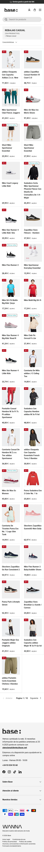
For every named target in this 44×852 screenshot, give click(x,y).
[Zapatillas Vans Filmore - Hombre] (33, 218)
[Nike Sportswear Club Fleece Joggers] (11, 98)
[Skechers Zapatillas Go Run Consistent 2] (11, 554)
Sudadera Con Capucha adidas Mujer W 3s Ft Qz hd (33, 643)
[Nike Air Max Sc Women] (11, 478)
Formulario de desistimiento (11, 846)
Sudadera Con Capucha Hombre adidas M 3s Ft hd (31, 411)
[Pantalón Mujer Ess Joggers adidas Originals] (11, 628)
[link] (9, 698)
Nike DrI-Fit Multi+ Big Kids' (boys (10, 301)
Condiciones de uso (18, 839)
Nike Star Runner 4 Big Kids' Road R (10, 336)
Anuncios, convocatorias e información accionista (18, 844)
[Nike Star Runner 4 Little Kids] (11, 358)
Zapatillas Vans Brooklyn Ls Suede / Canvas (33, 605)
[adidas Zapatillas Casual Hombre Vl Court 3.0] (33, 59)
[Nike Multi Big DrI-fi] (33, 288)
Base (9, 835)
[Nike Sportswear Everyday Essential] (33, 253)
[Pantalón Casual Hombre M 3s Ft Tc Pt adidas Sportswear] (11, 396)
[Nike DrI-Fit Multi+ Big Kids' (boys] (11, 288)
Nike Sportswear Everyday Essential (32, 266)
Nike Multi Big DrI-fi (32, 300)
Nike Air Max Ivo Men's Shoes (31, 111)
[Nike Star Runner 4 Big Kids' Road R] (11, 323)
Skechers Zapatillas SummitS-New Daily (32, 527)
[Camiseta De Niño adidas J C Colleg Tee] (33, 358)
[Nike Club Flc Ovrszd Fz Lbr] (33, 323)
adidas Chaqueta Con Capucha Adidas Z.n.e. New (10, 75)
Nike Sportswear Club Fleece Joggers (11, 111)
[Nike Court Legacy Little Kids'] (11, 171)
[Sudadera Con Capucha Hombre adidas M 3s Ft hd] (33, 396)
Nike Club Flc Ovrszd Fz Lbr (30, 336)
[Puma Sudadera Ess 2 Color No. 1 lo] (33, 478)
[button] (34, 10)
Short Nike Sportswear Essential (7, 148)
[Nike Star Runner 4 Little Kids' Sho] (11, 218)
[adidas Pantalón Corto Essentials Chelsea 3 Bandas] (11, 666)
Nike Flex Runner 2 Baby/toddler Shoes (32, 568)
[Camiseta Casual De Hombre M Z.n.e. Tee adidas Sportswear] (11, 437)
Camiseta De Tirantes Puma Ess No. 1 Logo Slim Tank (10, 530)
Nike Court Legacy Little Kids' (10, 184)
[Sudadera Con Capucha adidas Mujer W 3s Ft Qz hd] (33, 628)
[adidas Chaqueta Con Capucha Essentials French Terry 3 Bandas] (33, 437)
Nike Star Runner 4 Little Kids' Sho (10, 231)
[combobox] (22, 19)
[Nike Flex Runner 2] (11, 253)
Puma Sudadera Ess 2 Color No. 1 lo (33, 492)
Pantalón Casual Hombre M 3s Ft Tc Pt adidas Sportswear (10, 412)
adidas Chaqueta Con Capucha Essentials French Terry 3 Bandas (31, 453)
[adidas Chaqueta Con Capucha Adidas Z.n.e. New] (11, 59)
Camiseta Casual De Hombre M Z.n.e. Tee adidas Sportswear (11, 453)
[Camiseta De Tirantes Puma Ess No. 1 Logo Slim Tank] (11, 513)
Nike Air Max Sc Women (9, 492)
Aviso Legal (6, 839)
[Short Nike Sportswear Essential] (11, 133)
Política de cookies (25, 841)
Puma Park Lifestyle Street (11, 603)
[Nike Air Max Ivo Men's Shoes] (33, 98)
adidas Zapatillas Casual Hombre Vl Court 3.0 (32, 75)
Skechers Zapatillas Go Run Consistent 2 (11, 568)
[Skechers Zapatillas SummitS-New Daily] (33, 513)
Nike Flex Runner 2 (10, 265)
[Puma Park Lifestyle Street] (11, 589)
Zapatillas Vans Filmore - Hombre (31, 231)
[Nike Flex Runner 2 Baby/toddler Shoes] (33, 554)
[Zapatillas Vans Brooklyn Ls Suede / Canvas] (33, 589)
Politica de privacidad (9, 841)
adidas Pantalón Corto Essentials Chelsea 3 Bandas (10, 681)
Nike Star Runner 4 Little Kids (10, 372)
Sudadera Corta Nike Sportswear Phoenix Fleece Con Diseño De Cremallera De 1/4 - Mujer (32, 190)
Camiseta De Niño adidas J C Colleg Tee (32, 373)
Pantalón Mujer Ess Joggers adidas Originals (10, 643)
